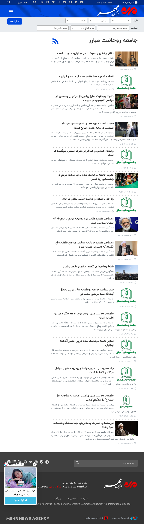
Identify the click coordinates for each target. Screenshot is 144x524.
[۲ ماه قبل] (126, 129)
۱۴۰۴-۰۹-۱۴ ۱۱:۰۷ (126, 416)
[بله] (41, 462)
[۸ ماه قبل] (126, 401)
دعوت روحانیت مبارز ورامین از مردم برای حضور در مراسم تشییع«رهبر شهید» (85, 98)
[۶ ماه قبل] (126, 224)
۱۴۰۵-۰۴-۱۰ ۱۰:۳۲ (126, 116)
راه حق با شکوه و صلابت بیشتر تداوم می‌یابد (88, 199)
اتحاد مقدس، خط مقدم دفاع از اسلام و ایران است (84, 77)
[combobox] (121, 20)
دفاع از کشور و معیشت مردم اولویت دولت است (85, 54)
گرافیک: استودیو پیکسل (94, 518)
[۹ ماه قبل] (126, 428)
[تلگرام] (47, 462)
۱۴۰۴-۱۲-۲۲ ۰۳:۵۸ (125, 192)
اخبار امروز (15, 21)
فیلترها (134, 28)
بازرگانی (57, 499)
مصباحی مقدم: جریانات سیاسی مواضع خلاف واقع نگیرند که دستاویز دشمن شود (85, 245)
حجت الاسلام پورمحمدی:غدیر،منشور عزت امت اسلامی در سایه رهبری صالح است (86, 126)
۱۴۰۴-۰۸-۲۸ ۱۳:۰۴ (125, 443)
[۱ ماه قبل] (126, 101)
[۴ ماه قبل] (126, 156)
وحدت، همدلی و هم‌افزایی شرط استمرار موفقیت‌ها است (84, 153)
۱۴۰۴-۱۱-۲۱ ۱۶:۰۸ (126, 282)
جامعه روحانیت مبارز (113, 40)
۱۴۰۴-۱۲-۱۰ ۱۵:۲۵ (103, 211)
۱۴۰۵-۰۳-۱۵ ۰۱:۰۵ (125, 144)
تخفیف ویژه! (20, 501)
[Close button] (35, 464)
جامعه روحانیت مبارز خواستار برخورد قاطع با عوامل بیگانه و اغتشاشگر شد (84, 371)
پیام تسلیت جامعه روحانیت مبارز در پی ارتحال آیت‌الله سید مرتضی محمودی (87, 292)
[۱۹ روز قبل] (126, 82)
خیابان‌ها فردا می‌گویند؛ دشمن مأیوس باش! (88, 267)
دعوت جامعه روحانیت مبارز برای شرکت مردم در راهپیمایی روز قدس (86, 177)
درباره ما (84, 499)
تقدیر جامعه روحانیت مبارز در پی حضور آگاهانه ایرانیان (86, 343)
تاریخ (135, 20)
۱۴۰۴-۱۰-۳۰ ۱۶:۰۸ (126, 334)
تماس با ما (71, 499)
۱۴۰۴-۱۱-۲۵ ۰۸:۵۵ (125, 235)
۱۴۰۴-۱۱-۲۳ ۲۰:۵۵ (125, 259)
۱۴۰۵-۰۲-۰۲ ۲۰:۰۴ (126, 168)
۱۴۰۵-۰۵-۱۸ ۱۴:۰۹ (103, 89)
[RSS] (55, 42)
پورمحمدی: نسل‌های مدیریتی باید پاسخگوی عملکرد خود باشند (83, 425)
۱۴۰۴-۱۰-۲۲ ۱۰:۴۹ (126, 388)
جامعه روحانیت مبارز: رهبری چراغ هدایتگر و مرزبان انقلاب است (84, 316)
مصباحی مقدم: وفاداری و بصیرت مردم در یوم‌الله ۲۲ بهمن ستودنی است (83, 221)
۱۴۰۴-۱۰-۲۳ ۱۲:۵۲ (125, 361)
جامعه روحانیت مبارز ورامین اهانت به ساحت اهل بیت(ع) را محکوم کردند (85, 398)
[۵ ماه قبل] (126, 180)
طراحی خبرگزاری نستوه (121, 518)
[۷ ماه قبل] (126, 319)
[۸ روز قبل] (126, 59)
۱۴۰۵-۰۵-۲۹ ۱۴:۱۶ (126, 69)
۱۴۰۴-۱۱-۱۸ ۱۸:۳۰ (126, 306)
